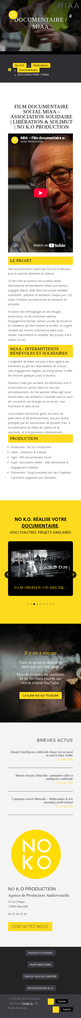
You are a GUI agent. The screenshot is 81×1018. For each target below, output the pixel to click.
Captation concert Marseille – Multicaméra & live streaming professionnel (42, 800)
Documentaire (28, 70)
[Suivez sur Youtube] (51, 1001)
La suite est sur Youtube (41, 695)
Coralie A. (27, 1003)
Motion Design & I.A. (40, 988)
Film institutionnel (40, 953)
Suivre (62, 1001)
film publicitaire (40, 964)
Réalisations (40, 65)
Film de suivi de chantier (40, 976)
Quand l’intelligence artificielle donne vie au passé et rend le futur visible (42, 753)
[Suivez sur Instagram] (56, 1009)
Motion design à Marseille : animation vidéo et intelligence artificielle (44, 777)
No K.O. (20, 65)
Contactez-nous (30, 926)
